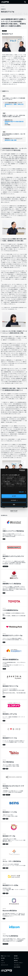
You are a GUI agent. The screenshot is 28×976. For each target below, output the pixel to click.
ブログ (2, 960)
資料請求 (16, 955)
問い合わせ (16, 958)
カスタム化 (13, 500)
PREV (3, 507)
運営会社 (16, 960)
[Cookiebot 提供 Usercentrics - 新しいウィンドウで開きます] (21, 470)
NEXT (24, 507)
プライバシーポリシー (18, 962)
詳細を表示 (21, 491)
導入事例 (3, 958)
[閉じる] (25, 965)
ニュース (3, 962)
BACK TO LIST (14, 511)
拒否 (14, 504)
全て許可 (14, 496)
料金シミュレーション (5, 955)
